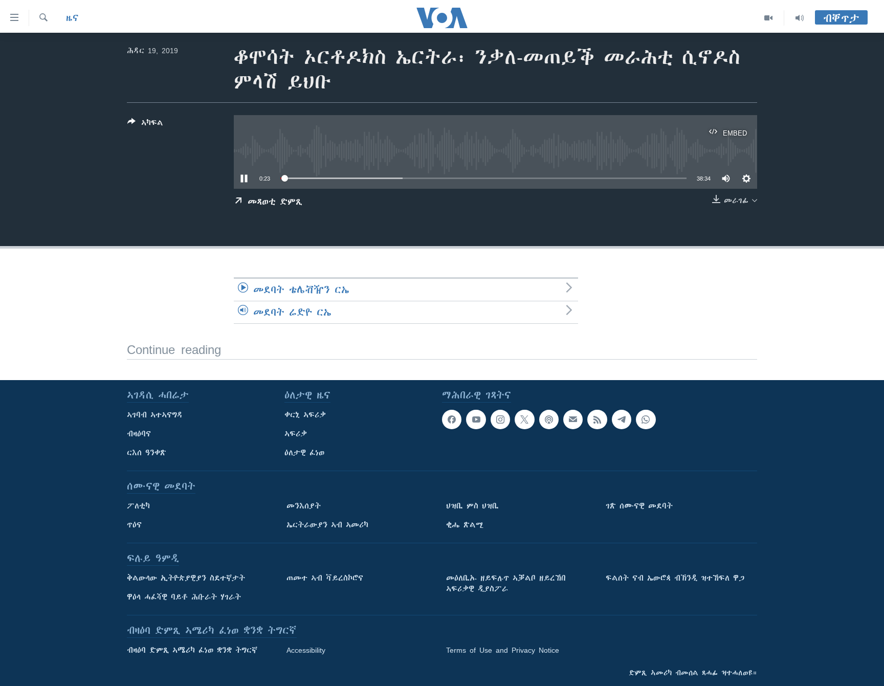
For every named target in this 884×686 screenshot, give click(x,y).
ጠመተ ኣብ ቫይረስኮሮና (324, 578)
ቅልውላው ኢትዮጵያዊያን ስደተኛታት (186, 578)
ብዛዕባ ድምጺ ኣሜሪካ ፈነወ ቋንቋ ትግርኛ (192, 650)
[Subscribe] (573, 419)
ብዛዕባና (139, 433)
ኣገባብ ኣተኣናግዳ (155, 414)
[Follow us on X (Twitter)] (524, 419)
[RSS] (597, 419)
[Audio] (799, 18)
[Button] (145, 124)
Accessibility (305, 650)
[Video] (768, 18)
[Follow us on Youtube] (475, 419)
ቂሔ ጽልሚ (464, 524)
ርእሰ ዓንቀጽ (146, 452)
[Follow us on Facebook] (451, 419)
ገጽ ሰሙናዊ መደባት (639, 506)
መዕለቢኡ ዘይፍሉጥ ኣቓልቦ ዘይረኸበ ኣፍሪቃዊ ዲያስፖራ (506, 583)
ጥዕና (134, 524)
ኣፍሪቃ (295, 433)
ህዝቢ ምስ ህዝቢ (472, 506)
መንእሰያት (303, 506)
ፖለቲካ (138, 506)
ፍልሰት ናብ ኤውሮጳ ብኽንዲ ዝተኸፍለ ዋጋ (675, 578)
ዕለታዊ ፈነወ (304, 452)
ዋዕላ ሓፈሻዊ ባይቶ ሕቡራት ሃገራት (184, 597)
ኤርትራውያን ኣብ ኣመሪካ (327, 524)
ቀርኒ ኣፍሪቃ (305, 414)
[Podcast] (549, 419)
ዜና (72, 18)
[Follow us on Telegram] (621, 419)
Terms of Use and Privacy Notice (502, 650)
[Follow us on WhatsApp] (645, 419)
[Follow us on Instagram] (500, 419)
